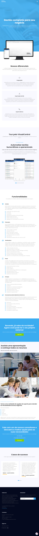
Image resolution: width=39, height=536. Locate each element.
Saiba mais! (19, 334)
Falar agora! (19, 440)
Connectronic (4, 508)
